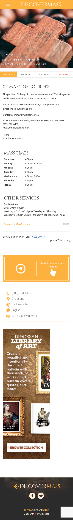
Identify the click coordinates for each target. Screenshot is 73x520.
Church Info (8, 75)
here (29, 108)
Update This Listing (59, 240)
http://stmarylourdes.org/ (16, 127)
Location (25, 75)
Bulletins (44, 75)
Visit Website (20, 304)
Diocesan (44, 514)
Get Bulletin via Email (24, 315)
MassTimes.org (23, 224)
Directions (18, 298)
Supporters (63, 75)
